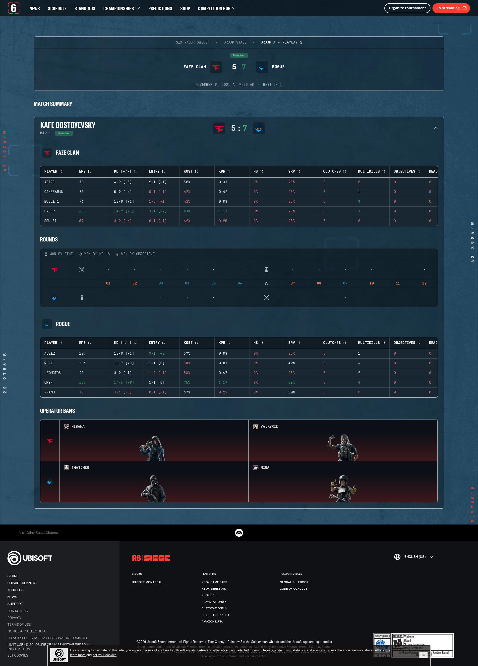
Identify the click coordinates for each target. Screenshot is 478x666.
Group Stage (235, 43)
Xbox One (209, 595)
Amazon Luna (212, 621)
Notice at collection (26, 631)
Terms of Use (19, 624)
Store (12, 576)
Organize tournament (407, 7)
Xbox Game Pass (214, 582)
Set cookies (17, 655)
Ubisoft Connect (22, 583)
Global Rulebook (294, 582)
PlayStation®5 (214, 602)
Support (15, 604)
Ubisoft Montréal (147, 582)
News (12, 597)
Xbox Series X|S (214, 588)
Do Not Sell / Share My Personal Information (48, 637)
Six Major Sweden (193, 43)
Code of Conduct (294, 588)
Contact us (17, 611)
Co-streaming (448, 7)
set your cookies (105, 655)
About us (15, 590)
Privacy (14, 617)
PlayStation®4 (214, 608)
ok (423, 655)
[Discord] (239, 533)
